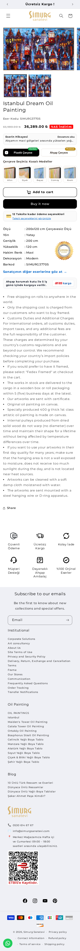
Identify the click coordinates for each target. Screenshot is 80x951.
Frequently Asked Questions (28, 683)
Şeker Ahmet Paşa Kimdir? (26, 795)
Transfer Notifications (23, 692)
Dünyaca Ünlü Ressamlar (25, 787)
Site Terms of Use (20, 652)
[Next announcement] (72, 4)
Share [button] (11, 508)
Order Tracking (18, 687)
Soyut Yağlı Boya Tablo (24, 752)
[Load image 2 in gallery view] (40, 85)
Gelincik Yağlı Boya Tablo (25, 739)
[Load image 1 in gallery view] (15, 85)
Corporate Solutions (21, 638)
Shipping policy (54, 944)
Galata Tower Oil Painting (26, 726)
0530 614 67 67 (23, 825)
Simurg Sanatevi (34, 932)
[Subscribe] (67, 620)
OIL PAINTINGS (18, 712)
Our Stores (15, 674)
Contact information (31, 938)
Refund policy (57, 938)
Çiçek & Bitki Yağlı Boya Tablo (29, 757)
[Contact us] (7, 943)
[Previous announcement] (7, 4)
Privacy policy (58, 932)
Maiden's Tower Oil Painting (28, 721)
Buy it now (40, 204)
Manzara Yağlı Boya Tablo (26, 743)
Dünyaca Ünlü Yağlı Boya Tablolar (32, 791)
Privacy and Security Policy (26, 656)
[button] (8, 15)
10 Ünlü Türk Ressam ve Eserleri (30, 782)
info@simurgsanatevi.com (31, 831)
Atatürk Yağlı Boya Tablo (25, 748)
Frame (12, 669)
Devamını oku (66, 137)
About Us (14, 647)
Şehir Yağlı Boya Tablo (23, 761)
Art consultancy (19, 643)
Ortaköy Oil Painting (22, 730)
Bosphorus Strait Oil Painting (28, 735)
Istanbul (13, 717)
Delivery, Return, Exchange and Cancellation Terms (39, 663)
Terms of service (30, 944)
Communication (19, 678)
